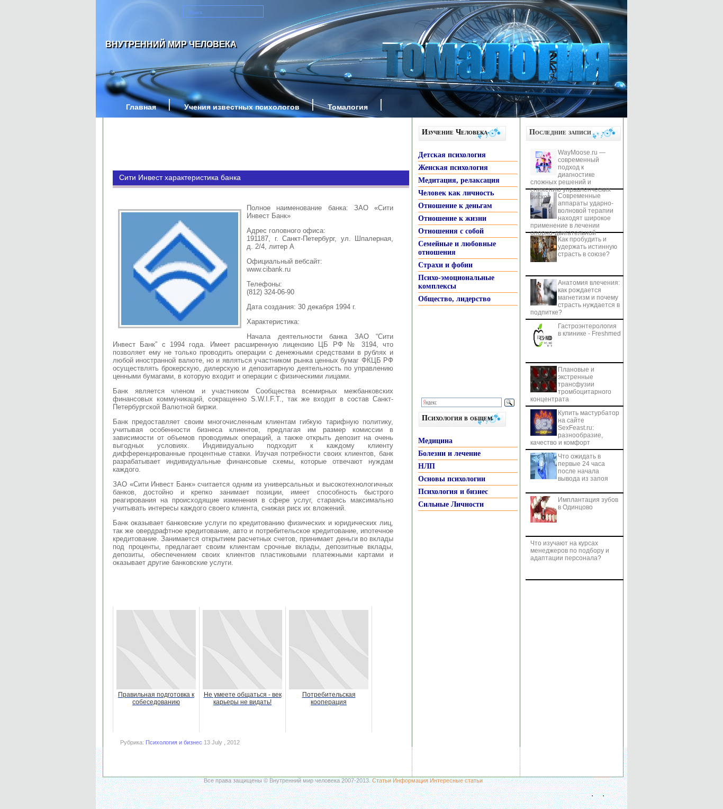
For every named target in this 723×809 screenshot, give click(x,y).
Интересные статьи (456, 780)
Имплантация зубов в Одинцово (588, 503)
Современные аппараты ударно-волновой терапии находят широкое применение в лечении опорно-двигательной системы (571, 218)
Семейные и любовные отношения (457, 248)
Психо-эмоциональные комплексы (456, 282)
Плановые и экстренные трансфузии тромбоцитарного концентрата (570, 384)
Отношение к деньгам (455, 206)
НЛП (426, 466)
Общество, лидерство (454, 299)
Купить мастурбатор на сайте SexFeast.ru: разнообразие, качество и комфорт (574, 427)
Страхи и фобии (445, 265)
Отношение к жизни (452, 218)
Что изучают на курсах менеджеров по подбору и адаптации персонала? (569, 551)
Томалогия (348, 107)
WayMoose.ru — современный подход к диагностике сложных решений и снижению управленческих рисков (570, 175)
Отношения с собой (451, 231)
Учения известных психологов (242, 107)
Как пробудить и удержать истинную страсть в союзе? (587, 247)
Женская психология (453, 168)
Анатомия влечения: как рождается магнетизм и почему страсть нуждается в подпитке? (575, 297)
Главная (141, 107)
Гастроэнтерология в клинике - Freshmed (589, 329)
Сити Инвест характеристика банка (180, 177)
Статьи (381, 780)
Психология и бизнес (174, 742)
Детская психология (452, 155)
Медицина (435, 441)
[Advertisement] (245, 144)
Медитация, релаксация (459, 180)
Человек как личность (456, 193)
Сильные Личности (451, 504)
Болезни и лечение (449, 453)
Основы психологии (451, 479)
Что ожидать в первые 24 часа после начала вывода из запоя (583, 467)
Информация (410, 780)
